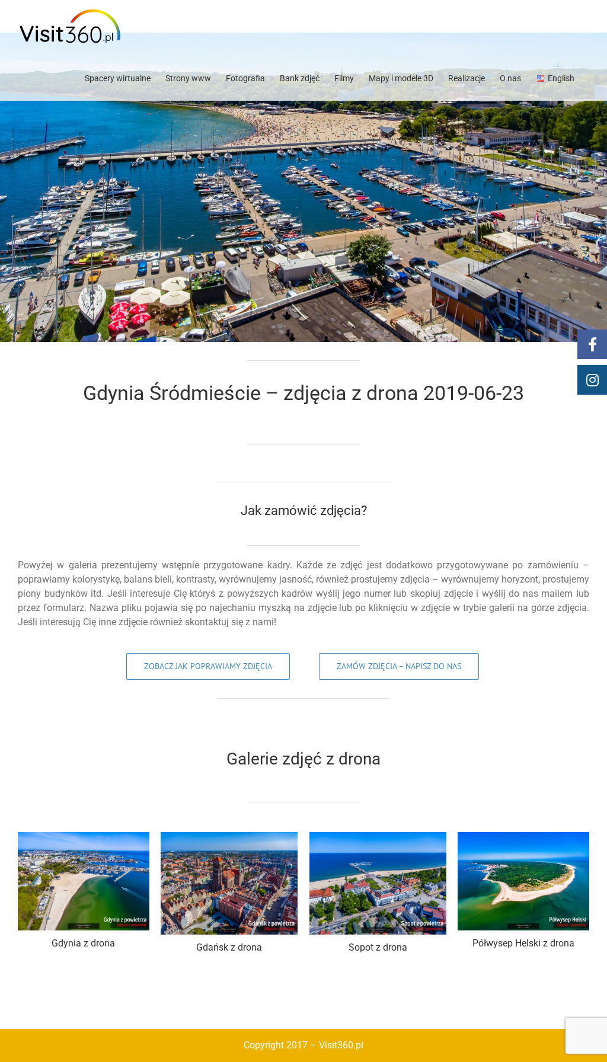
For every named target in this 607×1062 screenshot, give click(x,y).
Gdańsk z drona (229, 947)
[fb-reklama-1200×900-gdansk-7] (229, 836)
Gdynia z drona (83, 943)
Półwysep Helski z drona (523, 943)
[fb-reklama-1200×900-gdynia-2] (83, 836)
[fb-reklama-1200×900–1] (523, 836)
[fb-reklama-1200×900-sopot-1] (377, 836)
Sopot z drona (378, 947)
